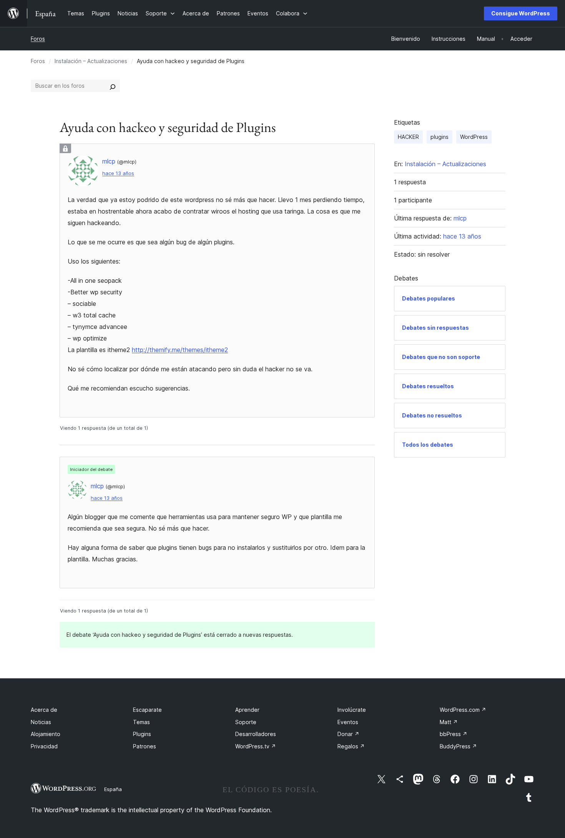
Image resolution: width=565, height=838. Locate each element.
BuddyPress (458, 746)
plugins (439, 137)
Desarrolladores (255, 734)
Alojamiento (45, 734)
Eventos (347, 722)
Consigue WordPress (520, 13)
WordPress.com (463, 709)
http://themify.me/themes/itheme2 (180, 350)
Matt (449, 722)
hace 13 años (118, 173)
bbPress (453, 734)
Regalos (351, 746)
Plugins (142, 734)
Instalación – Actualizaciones (91, 61)
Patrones (144, 746)
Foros (38, 38)
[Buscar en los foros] (112, 86)
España (113, 789)
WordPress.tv (255, 746)
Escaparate (147, 709)
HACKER (408, 137)
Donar (348, 734)
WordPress (474, 137)
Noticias (41, 722)
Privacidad (44, 746)
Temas (141, 722)
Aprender (247, 709)
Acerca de (44, 709)
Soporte (245, 722)
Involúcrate (351, 709)
